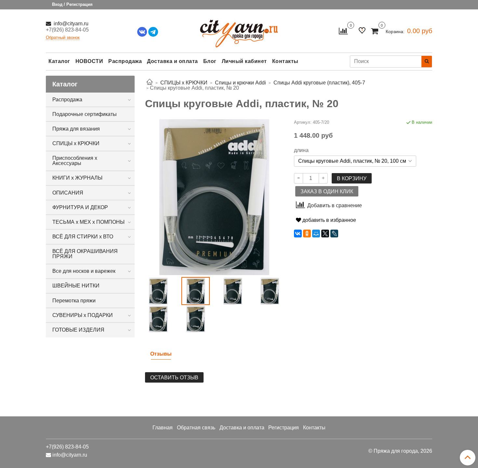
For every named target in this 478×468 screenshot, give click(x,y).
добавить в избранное (328, 220)
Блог (210, 61)
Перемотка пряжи (74, 300)
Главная (163, 427)
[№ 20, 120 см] (195, 318)
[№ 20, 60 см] (158, 318)
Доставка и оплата (172, 61)
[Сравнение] (343, 30)
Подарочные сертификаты (84, 114)
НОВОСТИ (89, 61)
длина (301, 150)
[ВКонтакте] (298, 233)
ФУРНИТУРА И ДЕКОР (80, 207)
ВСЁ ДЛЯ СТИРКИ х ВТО (82, 236)
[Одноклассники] (307, 233)
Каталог (59, 61)
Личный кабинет (244, 61)
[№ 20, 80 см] (232, 291)
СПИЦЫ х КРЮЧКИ (76, 143)
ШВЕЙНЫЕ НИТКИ (76, 285)
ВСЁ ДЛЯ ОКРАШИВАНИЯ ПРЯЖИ (85, 253)
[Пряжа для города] (239, 29)
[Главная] (149, 82)
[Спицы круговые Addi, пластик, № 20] (158, 291)
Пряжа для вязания (76, 129)
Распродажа (125, 61)
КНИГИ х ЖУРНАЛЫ (77, 178)
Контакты (285, 61)
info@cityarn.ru (70, 23)
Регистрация (283, 427)
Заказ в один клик (326, 191)
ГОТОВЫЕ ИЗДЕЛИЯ (78, 330)
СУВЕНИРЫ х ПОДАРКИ (82, 315)
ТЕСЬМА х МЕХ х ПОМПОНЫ (88, 222)
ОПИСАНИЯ (67, 193)
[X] (325, 233)
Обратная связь (196, 427)
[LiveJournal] (334, 233)
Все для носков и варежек (83, 271)
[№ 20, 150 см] (270, 291)
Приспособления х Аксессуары (74, 160)
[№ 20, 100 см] (214, 196)
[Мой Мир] (316, 233)
